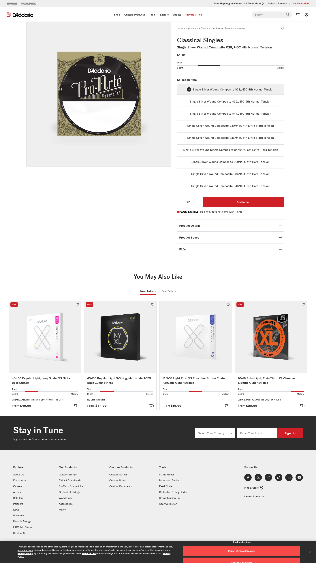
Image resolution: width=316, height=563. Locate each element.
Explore (164, 14)
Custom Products (134, 14)
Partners (18, 503)
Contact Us (19, 533)
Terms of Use (89, 553)
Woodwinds (65, 498)
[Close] (310, 552)
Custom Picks (117, 480)
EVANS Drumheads (70, 480)
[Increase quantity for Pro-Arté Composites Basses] (196, 202)
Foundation (20, 480)
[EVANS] (12, 3)
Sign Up (290, 433)
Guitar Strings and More (188, 28)
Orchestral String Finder (173, 492)
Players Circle (193, 14)
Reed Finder (166, 486)
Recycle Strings (22, 521)
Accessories (66, 503)
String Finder (166, 474)
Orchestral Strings (69, 492)
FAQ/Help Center (23, 527)
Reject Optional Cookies (241, 550)
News (16, 509)
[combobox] (214, 433)
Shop (117, 14)
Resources (19, 515)
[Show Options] (232, 433)
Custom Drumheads (121, 486)
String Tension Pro (169, 498)
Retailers (18, 498)
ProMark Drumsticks (71, 486)
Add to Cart (244, 202)
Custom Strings (118, 474)
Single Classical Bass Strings (231, 28)
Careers (17, 486)
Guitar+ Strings (68, 474)
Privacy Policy (25, 553)
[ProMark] (28, 3)
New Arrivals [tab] (148, 291)
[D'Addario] (20, 14)
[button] (282, 28)
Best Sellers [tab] (168, 291)
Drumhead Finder (169, 480)
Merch (62, 509)
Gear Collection (168, 503)
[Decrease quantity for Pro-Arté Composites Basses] (181, 202)
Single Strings (208, 28)
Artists (177, 14)
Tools (152, 14)
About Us (18, 474)
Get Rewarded (300, 3)
